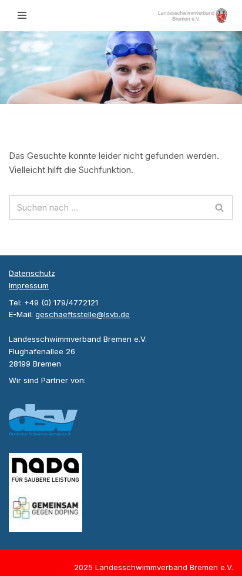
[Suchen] (220, 207)
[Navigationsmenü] (22, 15)
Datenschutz (32, 273)
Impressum (29, 285)
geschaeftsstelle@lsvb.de (82, 314)
